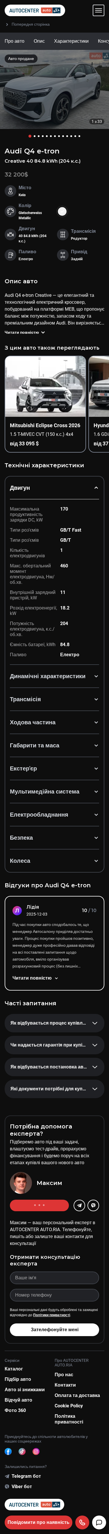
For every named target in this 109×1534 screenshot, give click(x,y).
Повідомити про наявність (38, 1522)
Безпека (21, 837)
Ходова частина (33, 722)
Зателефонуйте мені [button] (54, 1329)
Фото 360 (15, 1410)
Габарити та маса (34, 745)
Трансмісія (25, 699)
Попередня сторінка (31, 24)
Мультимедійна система (44, 791)
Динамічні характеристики (47, 676)
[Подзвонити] (82, 1522)
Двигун (20, 487)
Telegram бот (26, 1476)
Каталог (14, 1369)
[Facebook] (8, 1451)
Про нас (64, 1374)
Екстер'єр (23, 768)
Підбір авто (18, 1379)
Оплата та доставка (77, 1395)
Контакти (65, 1385)
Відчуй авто (18, 1400)
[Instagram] (36, 1451)
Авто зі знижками (25, 1389)
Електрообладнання (39, 814)
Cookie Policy (69, 1406)
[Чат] (99, 1522)
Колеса (20, 860)
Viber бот (22, 1486)
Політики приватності (51, 1315)
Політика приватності (69, 1419)
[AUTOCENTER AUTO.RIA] (35, 10)
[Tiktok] (22, 1451)
